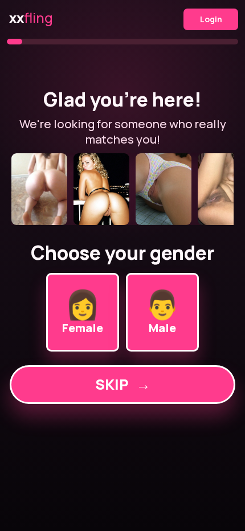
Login (211, 19)
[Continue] (122, 189)
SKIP (122, 384)
